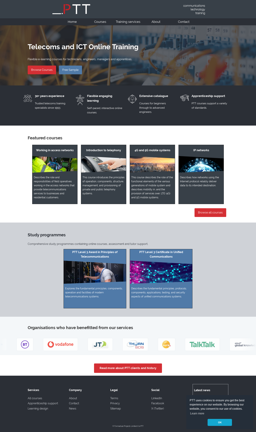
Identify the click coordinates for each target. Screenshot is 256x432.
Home (72, 22)
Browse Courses (42, 70)
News (72, 408)
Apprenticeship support (43, 403)
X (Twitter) (157, 408)
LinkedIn (156, 398)
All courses (35, 398)
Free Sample (70, 70)
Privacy (115, 403)
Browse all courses (210, 212)
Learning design (38, 408)
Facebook (157, 403)
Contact (183, 22)
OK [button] (220, 422)
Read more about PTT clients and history (128, 368)
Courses (100, 22)
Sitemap (115, 408)
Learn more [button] (197, 413)
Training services (128, 22)
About (156, 22)
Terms (114, 398)
